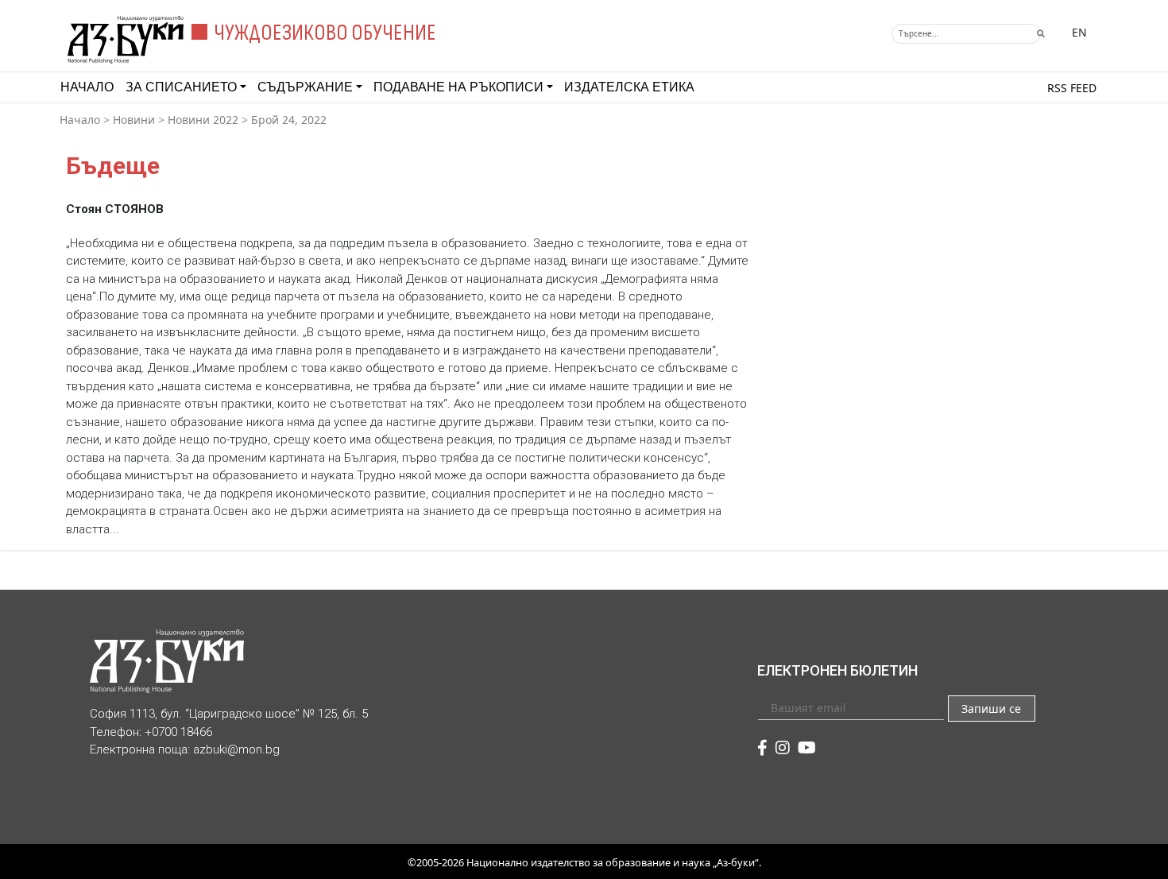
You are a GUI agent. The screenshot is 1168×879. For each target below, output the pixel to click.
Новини (134, 119)
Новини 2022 (203, 119)
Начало (87, 87)
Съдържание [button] (305, 87)
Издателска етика (629, 87)
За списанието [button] (181, 87)
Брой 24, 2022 (289, 119)
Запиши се (991, 708)
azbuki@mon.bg (236, 749)
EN (1079, 32)
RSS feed (1071, 87)
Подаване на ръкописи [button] (458, 87)
